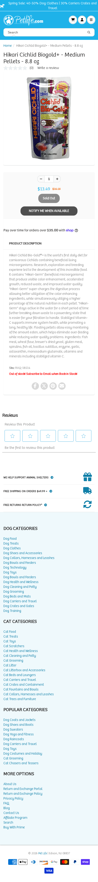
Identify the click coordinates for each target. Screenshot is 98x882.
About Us (9, 784)
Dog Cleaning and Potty (20, 587)
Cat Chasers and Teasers (21, 763)
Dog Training (12, 611)
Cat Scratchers (13, 646)
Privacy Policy (13, 798)
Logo (25, 19)
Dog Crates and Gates (18, 606)
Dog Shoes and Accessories (22, 553)
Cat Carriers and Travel (19, 680)
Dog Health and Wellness (21, 582)
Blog (6, 808)
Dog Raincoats (13, 739)
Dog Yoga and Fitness (18, 734)
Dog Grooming (13, 592)
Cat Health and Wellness (20, 651)
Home (7, 46)
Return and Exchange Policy (22, 794)
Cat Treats (10, 636)
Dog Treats (11, 543)
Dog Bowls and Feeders (19, 563)
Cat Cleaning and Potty (19, 656)
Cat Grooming (13, 661)
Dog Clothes (12, 548)
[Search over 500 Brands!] (88, 32)
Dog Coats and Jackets (19, 720)
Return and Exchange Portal (22, 789)
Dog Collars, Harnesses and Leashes (28, 558)
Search (8, 822)
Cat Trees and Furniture (19, 699)
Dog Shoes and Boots (18, 725)
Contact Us (11, 813)
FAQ (6, 803)
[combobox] (49, 32)
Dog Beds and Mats (17, 596)
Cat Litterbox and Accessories (24, 670)
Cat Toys (9, 641)
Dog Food (10, 539)
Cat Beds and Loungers (19, 675)
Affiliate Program (15, 818)
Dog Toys (10, 572)
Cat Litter (9, 665)
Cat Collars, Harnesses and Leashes (28, 694)
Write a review (48, 68)
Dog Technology (14, 568)
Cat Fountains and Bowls (21, 689)
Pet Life (42, 853)
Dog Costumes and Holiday (22, 754)
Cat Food (9, 632)
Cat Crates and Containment (23, 685)
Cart (73, 19)
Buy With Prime (14, 827)
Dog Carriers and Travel (20, 601)
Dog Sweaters (13, 729)
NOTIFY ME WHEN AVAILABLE (49, 211)
